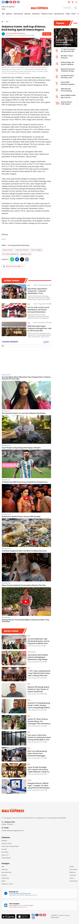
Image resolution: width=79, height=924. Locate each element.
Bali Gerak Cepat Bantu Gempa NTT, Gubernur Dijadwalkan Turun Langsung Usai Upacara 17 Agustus (38, 293)
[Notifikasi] (72, 2)
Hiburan (4, 875)
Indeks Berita (6, 858)
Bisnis (29, 780)
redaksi (4, 841)
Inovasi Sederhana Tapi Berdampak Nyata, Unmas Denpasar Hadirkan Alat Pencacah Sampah (38, 642)
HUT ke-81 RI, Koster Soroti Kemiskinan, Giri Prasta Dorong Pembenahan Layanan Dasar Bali (38, 310)
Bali (7, 22)
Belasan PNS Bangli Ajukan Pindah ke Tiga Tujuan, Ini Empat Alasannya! (38, 689)
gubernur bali (26, 254)
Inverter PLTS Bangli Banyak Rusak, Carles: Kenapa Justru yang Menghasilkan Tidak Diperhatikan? (39, 706)
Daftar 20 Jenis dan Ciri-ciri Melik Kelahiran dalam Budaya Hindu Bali (64, 43)
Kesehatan (73, 869)
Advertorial (73, 881)
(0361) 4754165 (7, 824)
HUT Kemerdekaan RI (10, 254)
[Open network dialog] (69, 2)
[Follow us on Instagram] (10, 2)
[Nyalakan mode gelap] (76, 2)
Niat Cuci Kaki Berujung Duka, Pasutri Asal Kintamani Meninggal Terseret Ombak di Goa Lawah (37, 755)
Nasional (5, 869)
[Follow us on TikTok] (18, 2)
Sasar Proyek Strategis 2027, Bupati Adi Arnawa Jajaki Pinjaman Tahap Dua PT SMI (39, 770)
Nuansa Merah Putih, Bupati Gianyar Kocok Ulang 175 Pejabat (67, 105)
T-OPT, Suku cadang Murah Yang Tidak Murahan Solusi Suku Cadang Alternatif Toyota (39, 674)
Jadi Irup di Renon (22, 250)
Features (73, 875)
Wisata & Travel (7, 884)
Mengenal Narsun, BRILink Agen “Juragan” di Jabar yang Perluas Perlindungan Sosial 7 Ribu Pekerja (39, 786)
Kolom (72, 878)
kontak (4, 849)
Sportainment (7, 872)
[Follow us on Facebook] (3, 2)
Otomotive (31, 652)
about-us (5, 855)
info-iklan (5, 852)
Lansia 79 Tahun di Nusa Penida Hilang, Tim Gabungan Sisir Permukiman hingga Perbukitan (39, 722)
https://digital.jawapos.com (18, 907)
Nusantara (5, 878)
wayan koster (7, 250)
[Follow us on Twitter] (7, 2)
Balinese (73, 872)
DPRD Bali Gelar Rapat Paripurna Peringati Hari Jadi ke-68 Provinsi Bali (39, 328)
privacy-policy (7, 843)
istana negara (36, 250)
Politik (72, 867)
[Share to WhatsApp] (12, 259)
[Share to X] (22, 259)
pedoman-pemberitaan (10, 846)
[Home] (2, 21)
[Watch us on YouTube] (14, 2)
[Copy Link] (27, 259)
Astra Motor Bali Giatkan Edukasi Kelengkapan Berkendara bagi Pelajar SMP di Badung (38, 658)
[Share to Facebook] (17, 259)
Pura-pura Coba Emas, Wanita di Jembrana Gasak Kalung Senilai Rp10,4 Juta (39, 737)
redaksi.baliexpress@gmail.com (13, 830)
